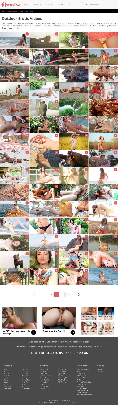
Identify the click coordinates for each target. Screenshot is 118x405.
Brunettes (6, 376)
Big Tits (5, 371)
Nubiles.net (62, 369)
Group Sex (7, 384)
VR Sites (60, 4)
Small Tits (25, 382)
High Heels (7, 388)
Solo (23, 384)
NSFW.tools (28, 11)
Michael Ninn (44, 386)
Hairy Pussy (7, 386)
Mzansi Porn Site (82, 390)
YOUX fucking (81, 376)
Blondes (6, 374)
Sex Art (60, 376)
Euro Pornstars (82, 388)
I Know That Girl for (14, 11)
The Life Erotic (63, 380)
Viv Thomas (62, 382)
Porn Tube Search (83, 369)
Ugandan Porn (82, 392)
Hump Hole (81, 374)
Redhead (25, 376)
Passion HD (62, 371)
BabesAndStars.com (25, 346)
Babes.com (44, 374)
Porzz (79, 371)
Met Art (42, 384)
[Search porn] (114, 4)
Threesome (26, 388)
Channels (37, 4)
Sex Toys (25, 378)
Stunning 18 (62, 378)
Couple (5, 378)
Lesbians (25, 369)
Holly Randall (44, 380)
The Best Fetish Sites (84, 382)
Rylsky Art (61, 374)
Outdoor (25, 374)
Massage (25, 371)
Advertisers (99, 369)
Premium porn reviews (84, 394)
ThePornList (81, 380)
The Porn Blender (83, 378)
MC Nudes (43, 382)
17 (62, 294)
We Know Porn (82, 384)
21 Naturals (44, 369)
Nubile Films (44, 388)
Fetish (5, 382)
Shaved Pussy (26, 380)
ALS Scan (43, 371)
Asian (5, 369)
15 (51, 294)
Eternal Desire (45, 378)
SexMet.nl (80, 386)
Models (49, 4)
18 (68, 294)
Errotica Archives (46, 376)
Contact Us (99, 371)
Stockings (25, 386)
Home (26, 4)
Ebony (5, 380)
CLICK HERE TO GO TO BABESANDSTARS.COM (59, 353)
